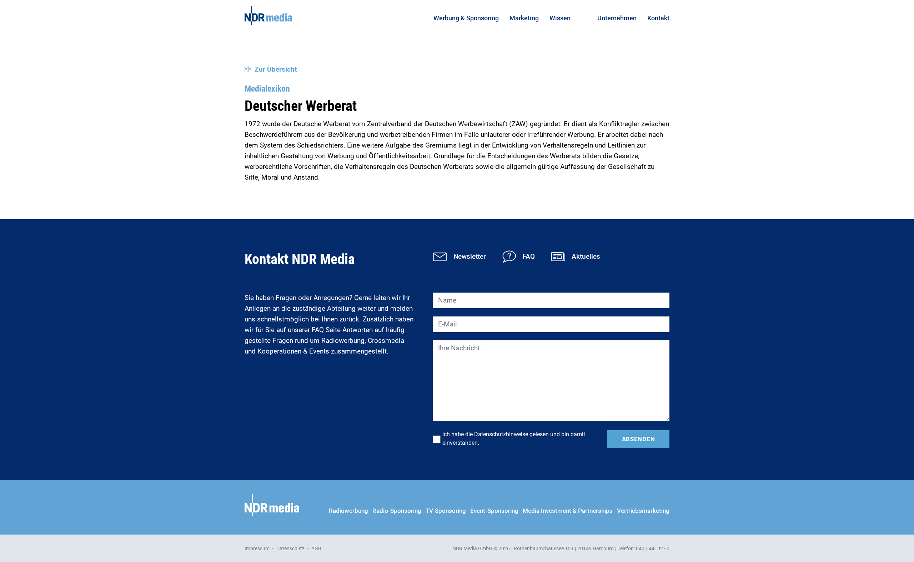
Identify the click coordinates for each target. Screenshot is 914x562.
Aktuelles (586, 256)
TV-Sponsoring (446, 510)
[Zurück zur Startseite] (268, 15)
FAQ (529, 256)
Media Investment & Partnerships (568, 510)
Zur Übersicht (276, 69)
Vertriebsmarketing (643, 510)
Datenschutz (290, 548)
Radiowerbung (348, 510)
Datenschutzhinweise (501, 434)
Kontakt (658, 18)
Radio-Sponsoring (396, 510)
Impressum (257, 548)
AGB (316, 548)
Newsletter (469, 256)
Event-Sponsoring (494, 510)
